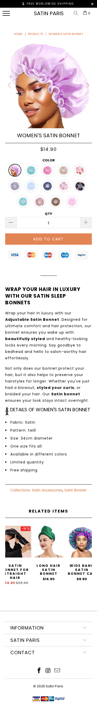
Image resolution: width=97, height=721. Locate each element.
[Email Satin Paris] (57, 671)
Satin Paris (49, 13)
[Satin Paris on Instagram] (48, 671)
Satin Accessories (47, 490)
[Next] (87, 85)
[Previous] (10, 85)
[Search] (76, 13)
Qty (48, 213)
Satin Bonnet (75, 490)
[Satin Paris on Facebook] (39, 671)
